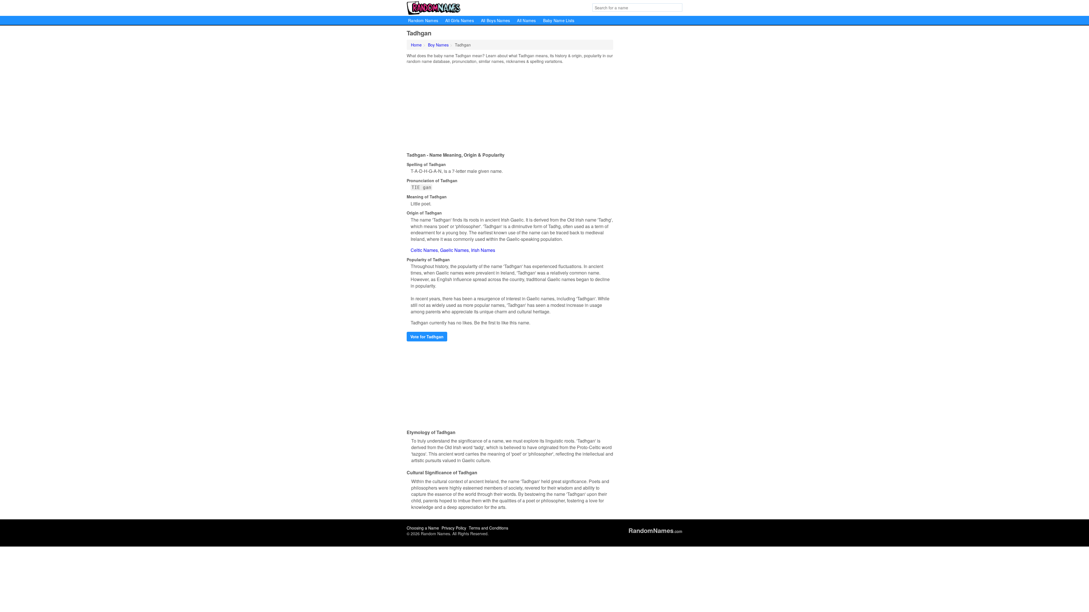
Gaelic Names (454, 250)
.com (655, 531)
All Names (526, 20)
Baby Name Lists (559, 20)
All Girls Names (459, 20)
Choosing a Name (423, 528)
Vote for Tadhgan (427, 336)
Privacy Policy (454, 528)
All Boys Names (495, 20)
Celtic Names (424, 250)
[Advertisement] (510, 106)
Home (416, 45)
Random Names (423, 20)
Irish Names (483, 250)
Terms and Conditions (488, 528)
